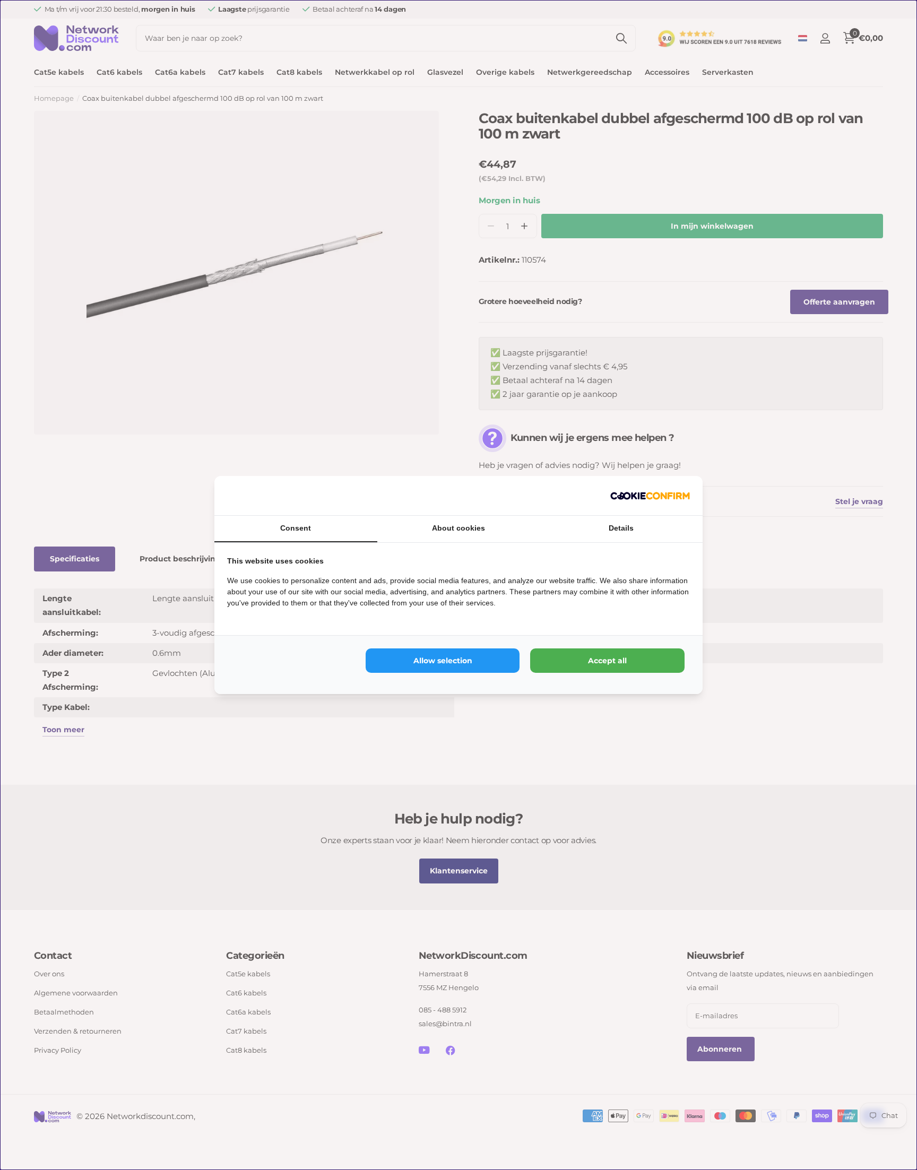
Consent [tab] (295, 528)
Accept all (607, 660)
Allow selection (442, 660)
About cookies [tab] (458, 528)
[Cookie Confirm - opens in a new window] (650, 495)
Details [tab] (621, 528)
